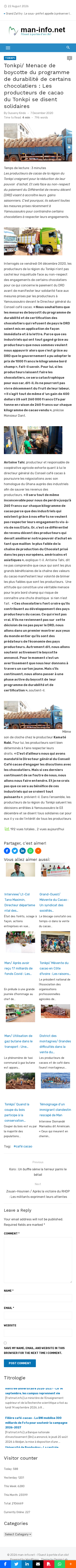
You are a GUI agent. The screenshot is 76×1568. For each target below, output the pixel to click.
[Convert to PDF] (48, 1564)
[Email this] (38, 1564)
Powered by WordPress (24, 1559)
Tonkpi (10, 58)
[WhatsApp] (30, 851)
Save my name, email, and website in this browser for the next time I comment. (34, 1351)
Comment (11, 1233)
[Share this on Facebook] (7, 851)
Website (10, 1325)
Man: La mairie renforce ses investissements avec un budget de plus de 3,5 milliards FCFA (39, 11)
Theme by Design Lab (54, 1559)
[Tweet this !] (15, 851)
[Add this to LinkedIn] (22, 851)
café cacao (24, 1146)
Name (8, 1290)
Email (9, 1308)
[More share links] (38, 851)
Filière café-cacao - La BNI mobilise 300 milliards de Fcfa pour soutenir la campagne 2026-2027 (36, 1407)
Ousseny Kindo (17, 113)
